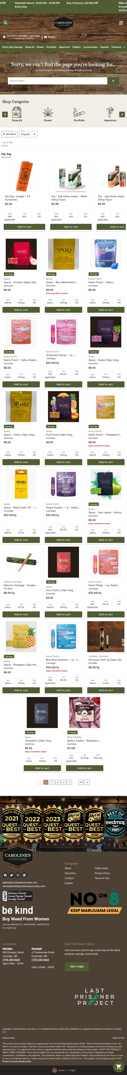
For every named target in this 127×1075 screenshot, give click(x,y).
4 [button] (63, 782)
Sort (22, 131)
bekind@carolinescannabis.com (19, 882)
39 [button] (81, 782)
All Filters (11, 134)
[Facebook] (5, 875)
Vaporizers (110, 120)
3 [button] (57, 782)
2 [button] (51, 782)
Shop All (17, 120)
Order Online (101, 868)
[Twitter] (11, 875)
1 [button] (45, 782)
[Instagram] (18, 875)
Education (70, 873)
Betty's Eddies (74, 737)
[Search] (113, 80)
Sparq (7, 278)
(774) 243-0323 (11, 959)
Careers (69, 883)
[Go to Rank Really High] (63, 1070)
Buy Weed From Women (25, 918)
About (68, 868)
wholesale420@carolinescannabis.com (23, 886)
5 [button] (69, 782)
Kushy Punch (95, 278)
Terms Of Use (118, 1038)
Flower (48, 120)
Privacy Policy (102, 873)
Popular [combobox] (25, 134)
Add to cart (24, 226)
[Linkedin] (24, 875)
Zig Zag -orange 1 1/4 (17, 196)
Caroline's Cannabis (98, 656)
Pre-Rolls (79, 120)
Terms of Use (102, 878)
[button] (29, 37)
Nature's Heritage (13, 581)
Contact (69, 878)
